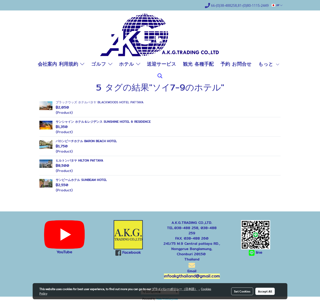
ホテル (127, 64)
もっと (266, 64)
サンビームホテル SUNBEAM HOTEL (81, 179)
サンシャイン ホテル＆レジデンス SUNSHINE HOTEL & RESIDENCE (103, 121)
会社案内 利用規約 (59, 64)
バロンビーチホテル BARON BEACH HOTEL (86, 141)
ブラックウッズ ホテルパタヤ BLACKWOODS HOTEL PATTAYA (99, 102)
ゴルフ (99, 64)
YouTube (64, 252)
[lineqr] (255, 234)
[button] (160, 76)
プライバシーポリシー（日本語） (174, 289)
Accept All (265, 291)
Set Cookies (242, 291)
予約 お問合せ (236, 64)
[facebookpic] (128, 234)
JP (277, 5)
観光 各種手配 (198, 64)
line (259, 252)
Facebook (131, 252)
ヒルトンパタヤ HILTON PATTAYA (79, 160)
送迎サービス (161, 64)
